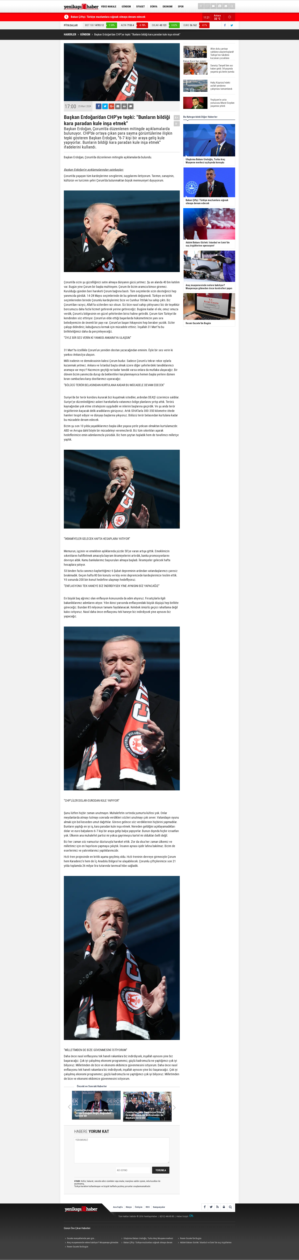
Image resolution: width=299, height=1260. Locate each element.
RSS (148, 1207)
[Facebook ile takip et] (224, 25)
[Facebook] (98, 106)
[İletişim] (226, 6)
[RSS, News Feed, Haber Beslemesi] (217, 1206)
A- (176, 123)
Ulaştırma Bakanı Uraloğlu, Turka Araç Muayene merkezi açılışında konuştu (146, 1238)
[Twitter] (105, 106)
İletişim (138, 1207)
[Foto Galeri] (220, 6)
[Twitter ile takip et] (231, 25)
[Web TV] (213, 6)
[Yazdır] (124, 106)
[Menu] (201, 6)
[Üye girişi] (224, 1206)
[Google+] (111, 106)
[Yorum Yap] (130, 106)
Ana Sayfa (118, 1207)
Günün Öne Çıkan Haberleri (77, 1228)
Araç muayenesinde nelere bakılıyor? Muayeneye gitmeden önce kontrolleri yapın (91, 1243)
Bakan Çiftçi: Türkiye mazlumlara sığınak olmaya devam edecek (146, 1243)
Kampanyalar (159, 1207)
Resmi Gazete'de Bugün (190, 1238)
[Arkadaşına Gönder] (118, 106)
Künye (129, 1207)
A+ (177, 117)
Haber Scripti (182, 1216)
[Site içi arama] (232, 6)
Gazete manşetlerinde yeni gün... (81, 1238)
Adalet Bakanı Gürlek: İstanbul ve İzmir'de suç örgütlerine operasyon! (112, 16)
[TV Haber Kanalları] (207, 6)
